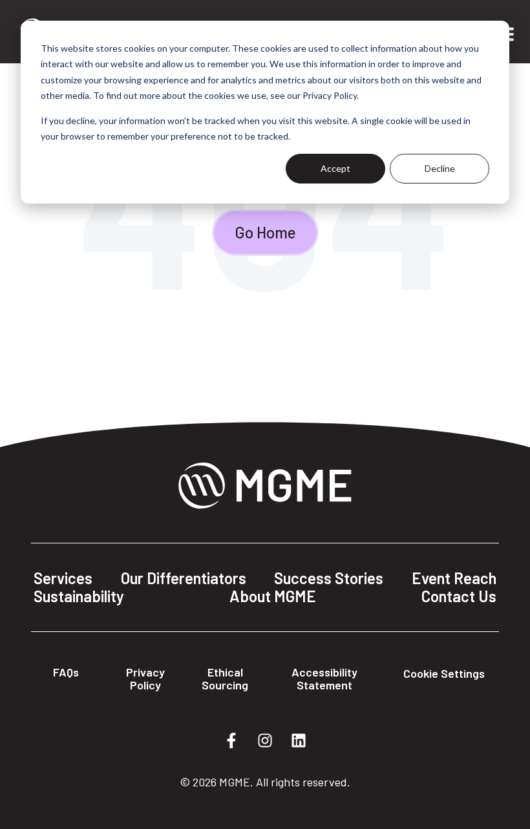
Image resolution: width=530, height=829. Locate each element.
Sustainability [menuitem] (79, 596)
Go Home (265, 232)
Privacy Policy (145, 678)
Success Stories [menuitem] (328, 578)
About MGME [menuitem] (272, 596)
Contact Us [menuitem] (458, 596)
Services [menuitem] (63, 578)
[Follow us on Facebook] (231, 740)
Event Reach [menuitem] (454, 578)
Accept (335, 168)
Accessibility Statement (324, 678)
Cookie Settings (444, 673)
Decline (440, 168)
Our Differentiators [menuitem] (183, 578)
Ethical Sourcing (225, 678)
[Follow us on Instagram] (265, 740)
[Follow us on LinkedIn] (299, 740)
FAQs (66, 672)
